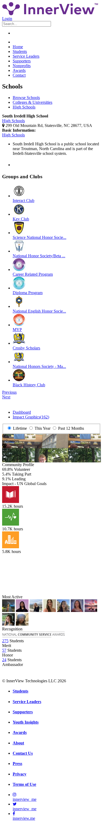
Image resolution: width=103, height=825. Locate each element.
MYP (17, 329)
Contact (19, 75)
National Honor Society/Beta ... (39, 256)
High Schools (24, 107)
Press (17, 763)
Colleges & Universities (32, 102)
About (18, 743)
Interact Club (23, 200)
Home (18, 47)
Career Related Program (33, 274)
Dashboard (22, 412)
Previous (9, 392)
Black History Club (29, 385)
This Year (42, 428)
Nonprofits (22, 65)
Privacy (19, 774)
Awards (19, 70)
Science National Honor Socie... (39, 237)
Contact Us (23, 753)
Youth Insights (26, 722)
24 (4, 660)
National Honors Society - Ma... (39, 366)
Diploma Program (28, 292)
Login (7, 18)
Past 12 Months (70, 428)
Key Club (21, 219)
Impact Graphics (31, 417)
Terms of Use (24, 784)
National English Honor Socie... (39, 311)
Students (20, 51)
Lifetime (19, 428)
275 (5, 641)
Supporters (22, 61)
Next (6, 397)
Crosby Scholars (26, 348)
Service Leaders (26, 56)
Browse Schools (26, 97)
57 (4, 650)
